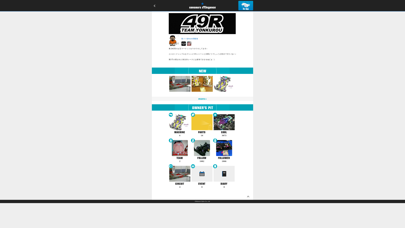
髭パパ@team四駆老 (189, 39)
